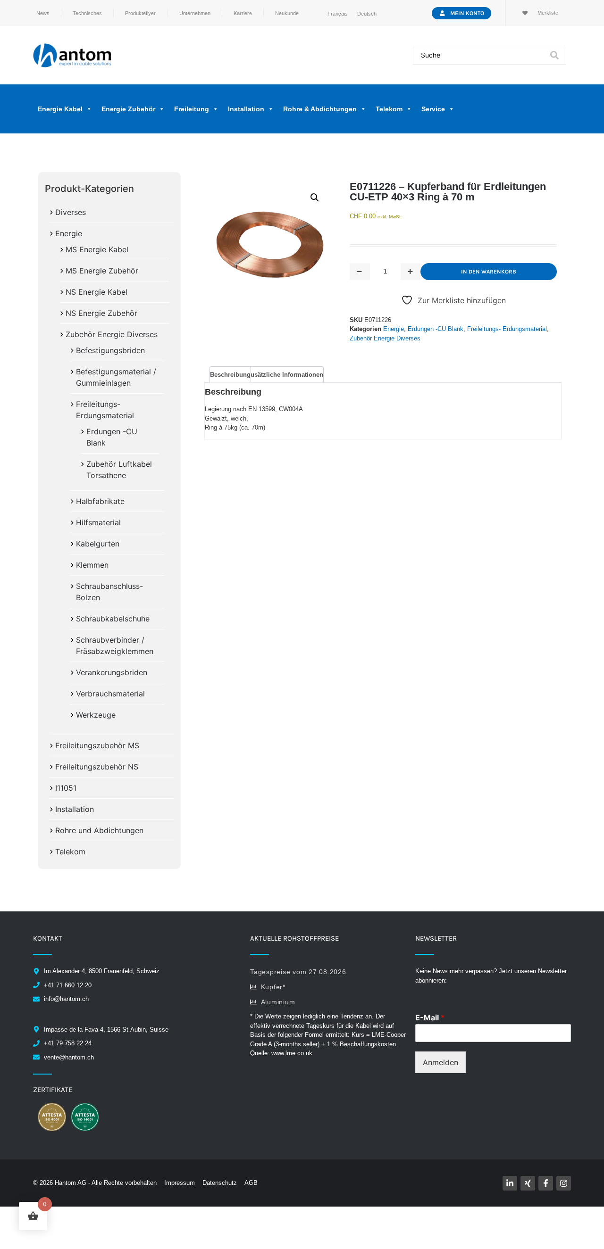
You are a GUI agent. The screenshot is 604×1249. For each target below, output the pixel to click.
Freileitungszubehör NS (96, 766)
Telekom (70, 851)
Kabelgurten (97, 543)
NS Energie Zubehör (101, 313)
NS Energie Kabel (96, 292)
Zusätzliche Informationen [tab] (285, 374)
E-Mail (430, 1017)
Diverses (70, 212)
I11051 (65, 788)
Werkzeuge (96, 715)
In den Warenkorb (488, 271)
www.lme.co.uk (291, 1053)
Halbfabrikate (100, 501)
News (43, 13)
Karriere (243, 13)
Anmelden (440, 1062)
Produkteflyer (140, 13)
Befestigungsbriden (110, 350)
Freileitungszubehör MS (97, 745)
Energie (68, 233)
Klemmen (92, 565)
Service (433, 109)
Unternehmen (194, 13)
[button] (314, 197)
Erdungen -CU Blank (435, 328)
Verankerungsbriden (111, 672)
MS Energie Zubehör (102, 270)
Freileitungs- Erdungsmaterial (507, 328)
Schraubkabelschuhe (113, 618)
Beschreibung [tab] (230, 374)
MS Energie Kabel (97, 249)
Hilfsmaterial (98, 522)
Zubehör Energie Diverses (112, 334)
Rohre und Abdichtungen (99, 830)
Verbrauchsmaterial (110, 693)
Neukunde (287, 13)
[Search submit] (554, 55)
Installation (74, 809)
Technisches (87, 13)
